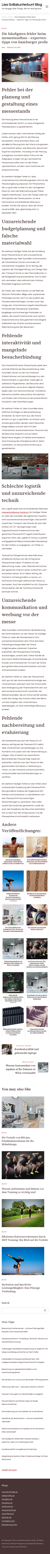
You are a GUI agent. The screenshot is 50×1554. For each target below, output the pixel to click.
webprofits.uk (8, 1496)
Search (5, 1303)
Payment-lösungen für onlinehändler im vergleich (22, 1394)
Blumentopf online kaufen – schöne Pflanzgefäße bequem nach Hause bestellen (23, 1330)
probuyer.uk (7, 1506)
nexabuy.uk (7, 1499)
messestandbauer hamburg (15, 512)
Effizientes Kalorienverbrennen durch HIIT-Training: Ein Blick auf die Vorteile (25, 1238)
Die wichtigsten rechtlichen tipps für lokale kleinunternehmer (20, 1402)
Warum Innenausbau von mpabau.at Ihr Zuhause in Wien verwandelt (23, 1430)
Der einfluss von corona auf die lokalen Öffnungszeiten (25, 1380)
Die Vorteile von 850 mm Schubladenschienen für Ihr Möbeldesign (18, 1141)
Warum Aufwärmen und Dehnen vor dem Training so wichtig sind (23, 1190)
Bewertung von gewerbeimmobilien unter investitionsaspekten (19, 1370)
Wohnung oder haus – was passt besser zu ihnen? (23, 1387)
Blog (4, 28)
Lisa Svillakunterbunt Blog (22, 4)
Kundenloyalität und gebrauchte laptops (19, 1449)
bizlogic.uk (6, 1517)
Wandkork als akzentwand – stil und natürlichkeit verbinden (22, 1420)
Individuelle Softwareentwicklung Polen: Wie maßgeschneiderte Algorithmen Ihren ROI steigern (23, 1360)
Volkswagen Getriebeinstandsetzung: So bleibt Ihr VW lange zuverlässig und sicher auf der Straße (25, 1350)
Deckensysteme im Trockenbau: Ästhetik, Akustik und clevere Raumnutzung (25, 1340)
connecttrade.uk (10, 1492)
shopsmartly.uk (9, 1510)
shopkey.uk (7, 1503)
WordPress (22, 1547)
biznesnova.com (9, 1525)
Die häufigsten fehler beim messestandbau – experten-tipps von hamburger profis (21, 1440)
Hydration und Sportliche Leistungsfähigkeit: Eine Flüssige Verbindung (21, 1288)
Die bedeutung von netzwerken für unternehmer (22, 1411)
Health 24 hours (9, 1470)
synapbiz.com (8, 1521)
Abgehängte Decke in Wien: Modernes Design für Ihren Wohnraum (25, 1457)
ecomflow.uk (8, 1514)
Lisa (3, 47)
